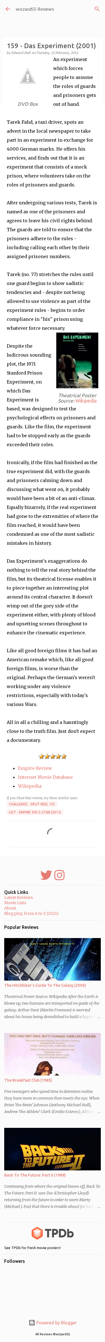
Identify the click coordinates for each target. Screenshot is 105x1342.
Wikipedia (86, 400)
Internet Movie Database (45, 777)
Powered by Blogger (56, 1322)
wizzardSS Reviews (35, 9)
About (10, 908)
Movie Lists (15, 902)
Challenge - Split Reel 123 (32, 804)
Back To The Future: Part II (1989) (35, 1175)
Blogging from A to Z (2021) (31, 913)
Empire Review (35, 768)
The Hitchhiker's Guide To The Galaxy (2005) (45, 985)
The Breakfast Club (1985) (28, 1080)
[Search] (97, 9)
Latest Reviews (18, 897)
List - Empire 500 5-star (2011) (35, 812)
